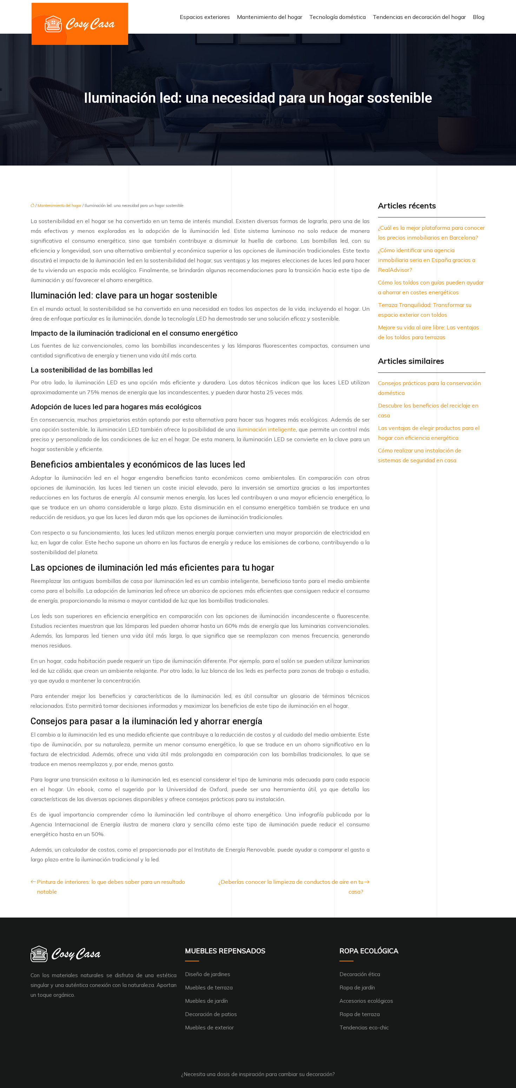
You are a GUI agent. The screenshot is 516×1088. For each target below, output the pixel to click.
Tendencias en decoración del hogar (419, 16)
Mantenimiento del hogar (269, 16)
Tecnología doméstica (337, 16)
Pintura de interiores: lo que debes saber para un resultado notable (111, 886)
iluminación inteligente (266, 429)
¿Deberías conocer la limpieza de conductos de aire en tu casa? (290, 886)
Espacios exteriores (205, 16)
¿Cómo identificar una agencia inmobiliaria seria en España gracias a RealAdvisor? (426, 260)
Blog (478, 16)
